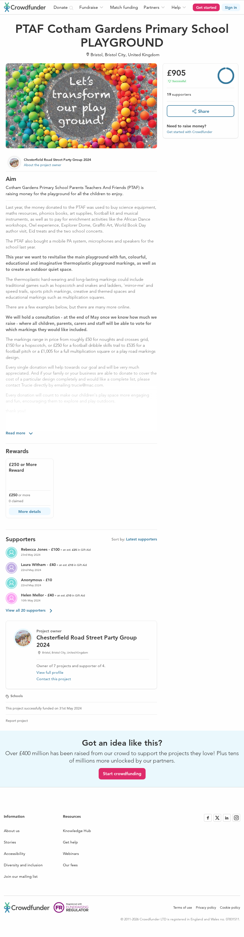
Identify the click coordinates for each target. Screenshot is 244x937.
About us (12, 830)
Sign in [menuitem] (231, 7)
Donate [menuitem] (61, 7)
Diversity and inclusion (23, 865)
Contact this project (53, 679)
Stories (10, 842)
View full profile (49, 672)
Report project (17, 721)
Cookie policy (230, 907)
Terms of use (182, 907)
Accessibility (14, 853)
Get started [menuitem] (206, 7)
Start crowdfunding (122, 773)
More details (29, 511)
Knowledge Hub (77, 830)
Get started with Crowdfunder (189, 132)
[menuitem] (91, 7)
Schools (16, 696)
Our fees (70, 865)
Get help (70, 842)
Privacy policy (206, 907)
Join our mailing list (21, 876)
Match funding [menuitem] (124, 7)
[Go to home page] (25, 7)
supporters (179, 94)
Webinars (71, 853)
